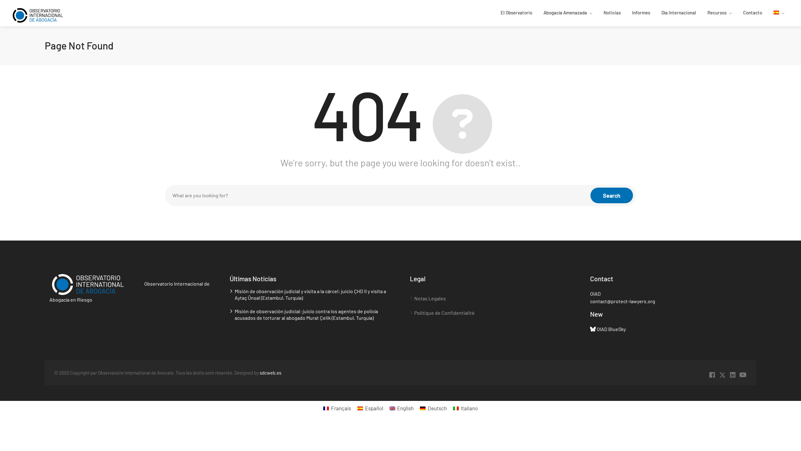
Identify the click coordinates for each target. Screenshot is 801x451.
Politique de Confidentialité (444, 313)
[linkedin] (733, 375)
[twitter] (722, 375)
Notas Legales (430, 298)
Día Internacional (678, 12)
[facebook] (712, 375)
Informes (641, 12)
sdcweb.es (270, 373)
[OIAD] (43, 15)
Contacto (752, 12)
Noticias (612, 12)
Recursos (717, 12)
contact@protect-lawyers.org (622, 301)
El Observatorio (516, 12)
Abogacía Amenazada (565, 12)
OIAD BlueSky (611, 329)
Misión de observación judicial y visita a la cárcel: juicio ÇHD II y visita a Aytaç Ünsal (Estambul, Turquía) (310, 294)
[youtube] (743, 375)
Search (611, 195)
